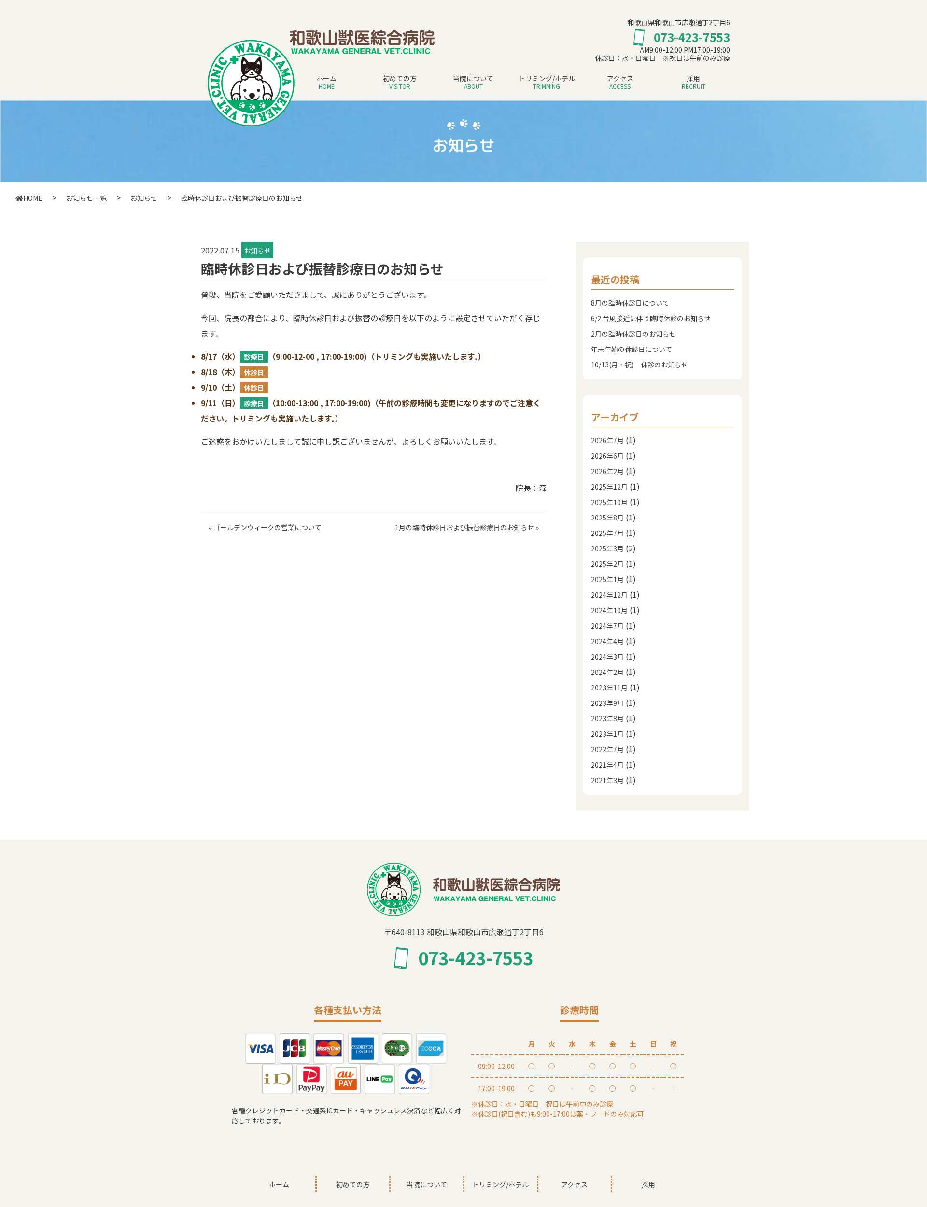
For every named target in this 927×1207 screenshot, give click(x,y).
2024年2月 (607, 672)
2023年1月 (607, 734)
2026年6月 (607, 456)
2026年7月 (607, 440)
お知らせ (257, 250)
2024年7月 (607, 626)
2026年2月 (607, 471)
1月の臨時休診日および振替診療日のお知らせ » (467, 527)
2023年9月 (607, 703)
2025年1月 (607, 579)
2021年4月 (607, 765)
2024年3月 (607, 656)
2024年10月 (609, 610)
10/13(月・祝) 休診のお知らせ (639, 364)
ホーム (326, 81)
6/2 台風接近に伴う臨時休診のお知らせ (651, 318)
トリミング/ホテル (547, 81)
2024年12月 (609, 595)
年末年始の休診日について (631, 349)
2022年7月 (607, 749)
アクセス (620, 81)
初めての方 (400, 81)
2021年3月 (607, 780)
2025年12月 (609, 486)
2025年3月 (607, 548)
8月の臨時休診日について (630, 303)
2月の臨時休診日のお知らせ (633, 333)
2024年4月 (607, 641)
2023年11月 (609, 687)
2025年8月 (607, 517)
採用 (693, 81)
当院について (473, 81)
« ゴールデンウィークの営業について (265, 527)
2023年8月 (607, 718)
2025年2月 (607, 564)
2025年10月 (609, 502)
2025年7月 (607, 533)
